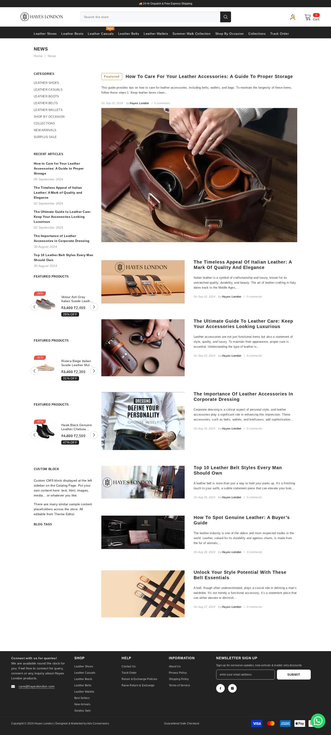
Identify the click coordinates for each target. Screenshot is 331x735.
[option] (165, 3)
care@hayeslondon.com (37, 686)
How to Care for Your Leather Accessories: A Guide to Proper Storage (198, 76)
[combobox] (150, 16)
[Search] (155, 16)
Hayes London (44, 723)
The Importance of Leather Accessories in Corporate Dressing (243, 396)
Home (38, 56)
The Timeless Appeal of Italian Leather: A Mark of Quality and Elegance (243, 265)
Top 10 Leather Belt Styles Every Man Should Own (238, 470)
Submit (293, 674)
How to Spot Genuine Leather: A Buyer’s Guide (242, 520)
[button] (34, 307)
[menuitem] (64, 83)
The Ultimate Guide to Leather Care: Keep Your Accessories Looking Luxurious (243, 324)
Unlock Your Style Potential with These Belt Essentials (240, 575)
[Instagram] (232, 688)
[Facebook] (220, 688)
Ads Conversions (98, 723)
